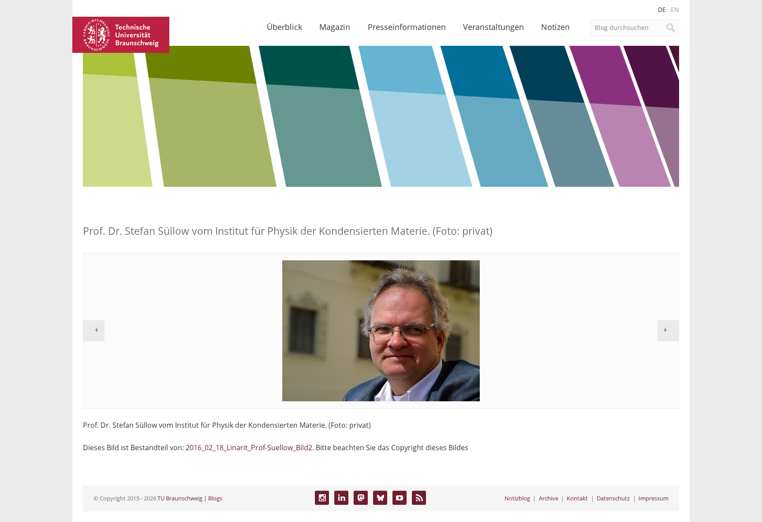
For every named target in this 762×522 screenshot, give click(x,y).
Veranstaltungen (493, 27)
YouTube (399, 498)
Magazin (334, 27)
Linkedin (341, 498)
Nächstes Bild (668, 330)
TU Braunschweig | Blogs (189, 498)
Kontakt (577, 498)
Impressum (654, 498)
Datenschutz (613, 498)
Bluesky (380, 498)
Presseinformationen (407, 27)
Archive (548, 498)
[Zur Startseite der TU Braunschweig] (120, 34)
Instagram (322, 498)
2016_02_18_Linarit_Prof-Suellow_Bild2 (249, 447)
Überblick (284, 27)
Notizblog (517, 498)
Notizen (555, 27)
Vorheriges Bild (94, 330)
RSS (419, 498)
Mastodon (361, 498)
